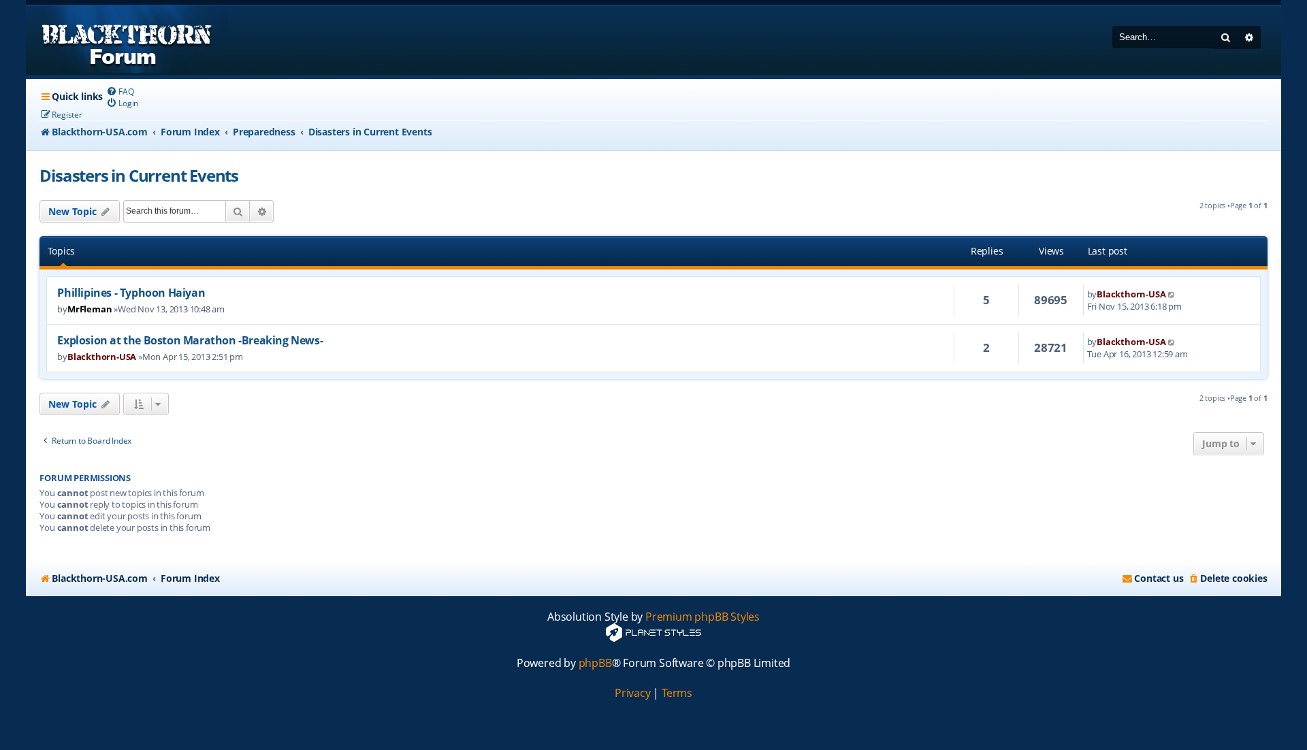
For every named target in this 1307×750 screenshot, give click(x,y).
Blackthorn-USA (1131, 294)
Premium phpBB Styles (702, 617)
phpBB (595, 663)
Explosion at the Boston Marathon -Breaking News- (190, 340)
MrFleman (89, 309)
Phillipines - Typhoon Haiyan (131, 292)
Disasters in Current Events (138, 175)
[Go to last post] (1171, 294)
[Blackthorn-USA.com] (127, 40)
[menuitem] (119, 91)
